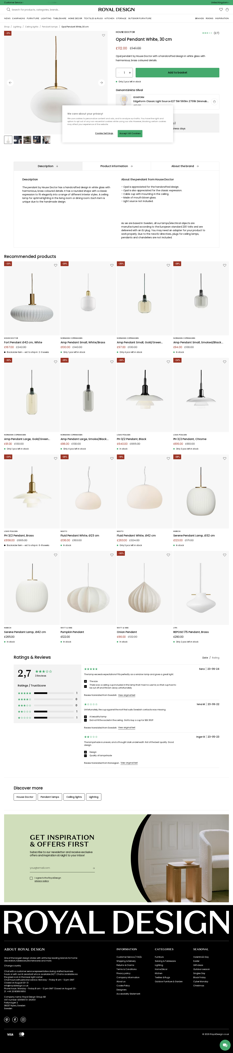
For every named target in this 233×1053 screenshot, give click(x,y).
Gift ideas (198, 965)
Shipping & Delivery (126, 961)
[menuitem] (7, 18)
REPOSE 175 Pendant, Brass (191, 632)
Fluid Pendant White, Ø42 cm (136, 535)
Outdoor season (201, 969)
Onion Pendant (127, 632)
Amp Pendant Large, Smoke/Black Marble (84, 439)
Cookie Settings (104, 133)
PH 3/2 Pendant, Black (131, 439)
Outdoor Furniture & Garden (169, 982)
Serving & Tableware (165, 961)
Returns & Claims (125, 965)
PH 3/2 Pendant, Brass (19, 535)
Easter (196, 961)
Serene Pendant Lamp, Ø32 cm (194, 535)
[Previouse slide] (10, 82)
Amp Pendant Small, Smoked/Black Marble (197, 342)
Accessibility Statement (128, 994)
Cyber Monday (200, 982)
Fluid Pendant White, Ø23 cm (80, 535)
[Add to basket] (214, 101)
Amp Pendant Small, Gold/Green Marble (139, 342)
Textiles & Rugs (162, 977)
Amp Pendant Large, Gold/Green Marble (26, 439)
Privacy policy (123, 973)
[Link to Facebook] (15, 1019)
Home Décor (161, 969)
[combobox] (220, 2)
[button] (220, 2)
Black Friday (199, 977)
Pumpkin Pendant (72, 632)
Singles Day (199, 973)
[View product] (168, 102)
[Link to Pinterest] (7, 1019)
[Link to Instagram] (23, 1019)
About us (121, 982)
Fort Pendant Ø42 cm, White (23, 342)
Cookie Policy (123, 986)
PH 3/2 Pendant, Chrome (189, 439)
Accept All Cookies (130, 133)
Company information (128, 977)
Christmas (198, 986)
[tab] (48, 166)
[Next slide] (101, 82)
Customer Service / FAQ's (129, 957)
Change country (12, 965)
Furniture (159, 957)
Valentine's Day (201, 957)
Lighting (159, 965)
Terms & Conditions (126, 969)
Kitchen (158, 973)
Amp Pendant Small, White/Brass (83, 342)
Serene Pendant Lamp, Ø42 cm (25, 632)
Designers (121, 990)
